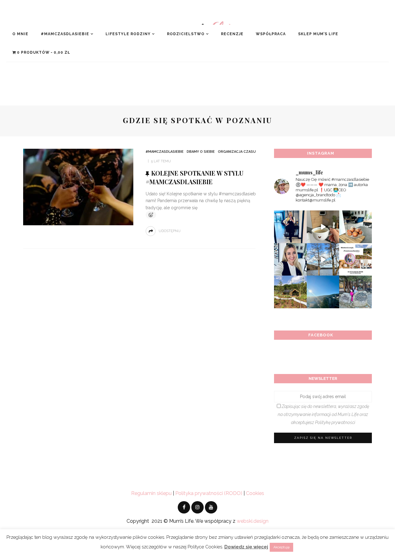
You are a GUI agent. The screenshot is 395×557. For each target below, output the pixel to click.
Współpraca (271, 34)
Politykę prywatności (335, 422)
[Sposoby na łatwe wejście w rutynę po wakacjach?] (323, 292)
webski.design (252, 521)
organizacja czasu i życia (243, 152)
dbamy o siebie (201, 152)
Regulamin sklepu (151, 493)
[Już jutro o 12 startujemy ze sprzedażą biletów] (355, 259)
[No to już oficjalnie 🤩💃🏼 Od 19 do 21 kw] (290, 292)
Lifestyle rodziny (128, 34)
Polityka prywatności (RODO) (208, 493)
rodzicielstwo (186, 34)
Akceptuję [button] (281, 547)
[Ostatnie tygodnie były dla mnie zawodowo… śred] (290, 259)
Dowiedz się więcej (246, 547)
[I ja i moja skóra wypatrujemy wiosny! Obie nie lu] (323, 259)
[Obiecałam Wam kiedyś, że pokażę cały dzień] (323, 226)
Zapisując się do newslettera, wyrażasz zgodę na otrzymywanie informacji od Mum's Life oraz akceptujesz (323, 414)
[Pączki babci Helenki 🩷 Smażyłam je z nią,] (355, 226)
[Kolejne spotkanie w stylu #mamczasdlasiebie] (78, 186)
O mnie (20, 34)
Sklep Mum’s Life (318, 34)
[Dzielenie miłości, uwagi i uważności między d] (355, 292)
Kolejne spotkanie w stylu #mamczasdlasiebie (194, 177)
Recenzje (232, 34)
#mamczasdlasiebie (65, 34)
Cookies (255, 493)
